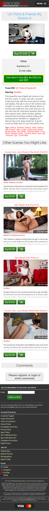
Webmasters (5, 451)
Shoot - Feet (36, 133)
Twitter (5, 467)
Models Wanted (7, 454)
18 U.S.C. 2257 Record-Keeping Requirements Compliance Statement (24, 481)
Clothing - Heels (30, 128)
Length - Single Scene (29, 130)
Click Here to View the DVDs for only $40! (23, 78)
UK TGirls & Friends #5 (26, 88)
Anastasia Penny (18, 235)
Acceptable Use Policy (9, 427)
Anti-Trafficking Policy (9, 435)
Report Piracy (6, 443)
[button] (26, 33)
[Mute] (36, 41)
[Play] (12, 41)
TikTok (5, 475)
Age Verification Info (8, 438)
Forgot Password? (7, 419)
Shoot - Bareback (11, 133)
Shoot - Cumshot (25, 133)
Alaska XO (7, 235)
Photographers (6, 457)
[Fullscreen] (41, 41)
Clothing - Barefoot (17, 128)
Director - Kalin (14, 130)
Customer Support (7, 416)
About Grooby (6, 459)
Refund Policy (6, 424)
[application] (27, 34)
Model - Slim (15, 132)
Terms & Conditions (8, 421)
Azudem (18, 92)
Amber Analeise (10, 182)
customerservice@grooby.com (27, 499)
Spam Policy (5, 432)
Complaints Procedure (9, 441)
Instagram (7, 470)
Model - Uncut (40, 132)
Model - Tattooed (27, 132)
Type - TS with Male (21, 135)
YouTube (6, 473)
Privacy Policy (6, 430)
